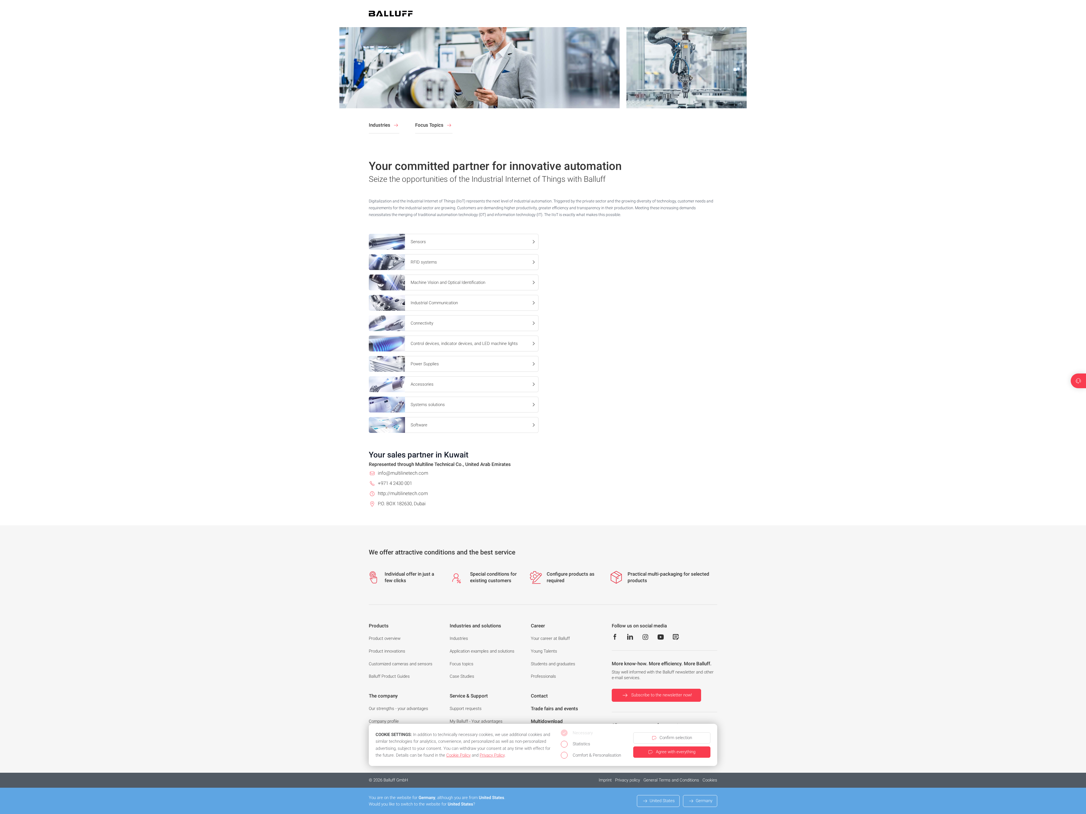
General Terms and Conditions (671, 780)
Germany (704, 800)
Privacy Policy (492, 755)
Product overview (384, 638)
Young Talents (544, 651)
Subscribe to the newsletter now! (661, 695)
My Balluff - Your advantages (476, 721)
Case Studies (462, 676)
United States (662, 800)
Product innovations (387, 651)
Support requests (466, 708)
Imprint (605, 780)
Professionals (543, 676)
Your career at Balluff (550, 638)
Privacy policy (627, 780)
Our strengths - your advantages (398, 708)
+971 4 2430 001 (395, 483)
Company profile (384, 721)
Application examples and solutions (482, 651)
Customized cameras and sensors (400, 663)
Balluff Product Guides (389, 676)
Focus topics (461, 663)
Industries (459, 638)
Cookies (710, 780)
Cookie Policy (458, 755)
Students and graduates (553, 663)
